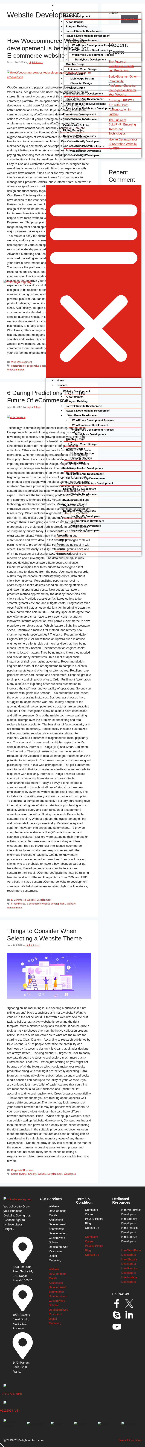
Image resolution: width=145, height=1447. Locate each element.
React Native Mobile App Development (89, 108)
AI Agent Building (77, 26)
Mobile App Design (82, 78)
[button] (93, 281)
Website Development (76, 16)
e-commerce (18, 903)
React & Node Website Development (88, 35)
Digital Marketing (73, 130)
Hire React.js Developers (85, 150)
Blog (58, 169)
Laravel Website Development (84, 31)
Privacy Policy (94, 1218)
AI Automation (74, 21)
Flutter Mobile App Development (86, 103)
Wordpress (70, 1173)
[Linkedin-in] (129, 1315)
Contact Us (62, 178)
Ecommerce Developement (79, 114)
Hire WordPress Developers (87, 146)
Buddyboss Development (90, 59)
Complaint (91, 1209)
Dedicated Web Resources (79, 135)
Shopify (32, 1173)
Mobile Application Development (83, 93)
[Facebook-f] (116, 1303)
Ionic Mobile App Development (84, 98)
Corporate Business (22, 1170)
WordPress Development (83, 40)
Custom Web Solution (76, 125)
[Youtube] (116, 1326)
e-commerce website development (46, 903)
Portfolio (61, 164)
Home (59, 5)
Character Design (81, 83)
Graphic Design (75, 64)
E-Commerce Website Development (31, 899)
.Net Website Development (82, 119)
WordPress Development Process (93, 45)
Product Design (75, 87)
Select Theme (19, 1173)
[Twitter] (129, 1303)
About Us (61, 160)
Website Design (75, 73)
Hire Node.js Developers (85, 155)
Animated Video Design (82, 69)
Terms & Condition (129, 1440)
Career (59, 173)
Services (60, 10)
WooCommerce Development (90, 50)
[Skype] (116, 1315)
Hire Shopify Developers (85, 141)
